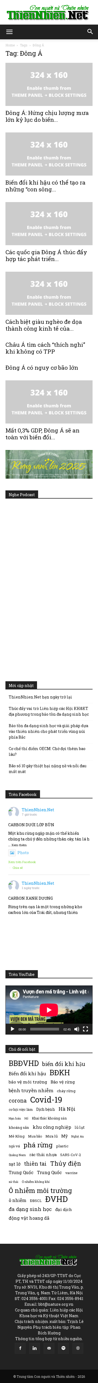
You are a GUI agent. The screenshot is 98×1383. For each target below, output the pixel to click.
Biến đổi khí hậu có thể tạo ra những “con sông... (45, 186)
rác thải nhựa (43, 1154)
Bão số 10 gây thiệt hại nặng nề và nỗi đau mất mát (47, 768)
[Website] (77, 1348)
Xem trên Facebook (22, 862)
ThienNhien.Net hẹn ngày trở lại (40, 697)
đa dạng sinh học (30, 1209)
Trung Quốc (21, 1172)
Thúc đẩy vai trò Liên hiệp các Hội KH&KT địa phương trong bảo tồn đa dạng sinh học (49, 711)
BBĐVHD (24, 1063)
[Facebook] (20, 1348)
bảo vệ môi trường (28, 1082)
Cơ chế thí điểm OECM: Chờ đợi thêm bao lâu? (47, 751)
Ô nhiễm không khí (36, 1182)
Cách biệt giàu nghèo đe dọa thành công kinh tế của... (43, 325)
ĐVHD (56, 1199)
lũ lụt (80, 1127)
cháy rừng (66, 1090)
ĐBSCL (36, 1200)
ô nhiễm (17, 1200)
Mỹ (64, 1136)
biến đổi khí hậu (63, 1064)
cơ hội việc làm (21, 1109)
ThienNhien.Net (38, 809)
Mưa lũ (51, 1136)
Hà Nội (67, 1109)
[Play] (12, 1029)
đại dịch (63, 1209)
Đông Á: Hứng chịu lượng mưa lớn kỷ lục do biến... (47, 116)
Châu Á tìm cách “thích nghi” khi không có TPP (45, 348)
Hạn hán (15, 1118)
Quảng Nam (17, 1155)
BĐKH (60, 1072)
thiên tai (35, 1163)
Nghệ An (77, 1136)
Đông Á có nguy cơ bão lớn (41, 367)
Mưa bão (35, 1136)
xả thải (13, 1182)
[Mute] (76, 1029)
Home (10, 45)
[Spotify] (63, 1348)
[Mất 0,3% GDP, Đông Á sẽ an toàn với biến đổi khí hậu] (49, 402)
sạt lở (14, 1164)
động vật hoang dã (29, 1218)
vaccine (71, 1173)
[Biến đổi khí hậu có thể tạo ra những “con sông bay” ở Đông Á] (49, 154)
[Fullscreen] (85, 1029)
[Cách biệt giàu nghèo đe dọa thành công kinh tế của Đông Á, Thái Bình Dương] (49, 293)
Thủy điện (65, 1163)
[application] (49, 1010)
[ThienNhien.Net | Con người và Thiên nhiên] (49, 12)
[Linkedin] (34, 1348)
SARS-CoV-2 (70, 1155)
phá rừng (38, 1145)
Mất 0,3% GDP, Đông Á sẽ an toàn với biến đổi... (42, 434)
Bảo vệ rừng (63, 1082)
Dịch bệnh (45, 1109)
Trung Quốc (49, 1172)
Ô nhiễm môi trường (40, 1190)
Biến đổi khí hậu (27, 1073)
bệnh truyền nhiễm (31, 1090)
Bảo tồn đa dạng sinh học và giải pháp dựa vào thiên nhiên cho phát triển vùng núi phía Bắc (48, 731)
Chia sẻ (18, 868)
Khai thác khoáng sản (49, 1118)
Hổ (26, 1118)
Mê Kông (16, 1136)
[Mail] (49, 1348)
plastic (62, 1146)
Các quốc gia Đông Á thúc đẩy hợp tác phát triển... (46, 255)
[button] (9, 32)
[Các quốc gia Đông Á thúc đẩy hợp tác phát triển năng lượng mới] (49, 223)
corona (18, 1100)
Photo (23, 852)
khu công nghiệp (52, 1127)
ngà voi (14, 1146)
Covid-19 (46, 1099)
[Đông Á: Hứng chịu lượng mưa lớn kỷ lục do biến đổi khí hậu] (49, 84)
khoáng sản (19, 1127)
